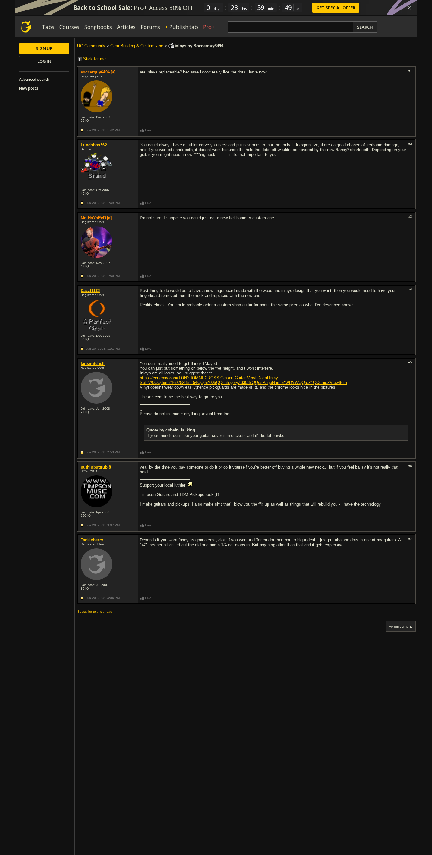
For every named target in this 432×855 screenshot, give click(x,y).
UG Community (91, 45)
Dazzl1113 (90, 290)
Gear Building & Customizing (136, 45)
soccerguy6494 (95, 72)
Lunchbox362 (94, 145)
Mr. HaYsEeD (93, 217)
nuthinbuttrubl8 (96, 467)
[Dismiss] (409, 8)
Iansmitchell (93, 363)
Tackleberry (92, 540)
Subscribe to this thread (94, 611)
